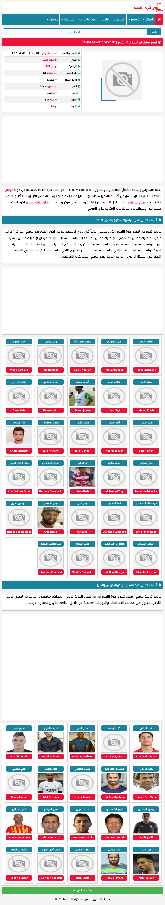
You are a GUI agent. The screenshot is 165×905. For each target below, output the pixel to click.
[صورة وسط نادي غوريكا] (146, 873)
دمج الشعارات (88, 19)
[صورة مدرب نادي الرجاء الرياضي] (82, 751)
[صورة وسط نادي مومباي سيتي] (82, 832)
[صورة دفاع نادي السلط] (114, 873)
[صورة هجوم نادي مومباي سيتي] (114, 832)
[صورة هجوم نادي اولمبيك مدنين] (19, 365)
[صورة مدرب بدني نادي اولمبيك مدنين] (82, 365)
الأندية (105, 19)
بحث (154, 32)
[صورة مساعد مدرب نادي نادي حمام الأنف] (19, 873)
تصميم (135, 19)
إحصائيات (69, 19)
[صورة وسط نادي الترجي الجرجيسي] (50, 873)
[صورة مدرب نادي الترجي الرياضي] (146, 832)
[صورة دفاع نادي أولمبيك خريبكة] (19, 751)
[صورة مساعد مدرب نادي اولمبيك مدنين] (50, 365)
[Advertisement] (82, 147)
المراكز (149, 19)
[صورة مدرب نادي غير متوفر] (146, 792)
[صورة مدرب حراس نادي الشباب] (19, 792)
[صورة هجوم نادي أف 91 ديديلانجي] (50, 792)
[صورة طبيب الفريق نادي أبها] (114, 751)
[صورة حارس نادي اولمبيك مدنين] (146, 365)
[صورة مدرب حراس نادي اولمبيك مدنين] (114, 365)
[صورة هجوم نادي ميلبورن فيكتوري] (114, 792)
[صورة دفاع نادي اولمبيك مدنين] (146, 526)
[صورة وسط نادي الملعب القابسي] (82, 873)
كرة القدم (142, 7)
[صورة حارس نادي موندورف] (82, 792)
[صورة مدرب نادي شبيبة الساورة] (50, 751)
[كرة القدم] (159, 19)
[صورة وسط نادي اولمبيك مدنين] (82, 445)
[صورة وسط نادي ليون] (146, 751)
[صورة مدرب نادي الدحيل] (50, 832)
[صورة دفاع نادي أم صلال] (19, 832)
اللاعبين (119, 19)
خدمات (53, 19)
